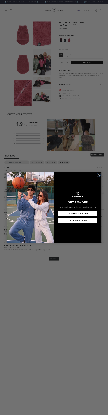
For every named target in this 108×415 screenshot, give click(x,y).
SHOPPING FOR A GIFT (78, 214)
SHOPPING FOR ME (77, 221)
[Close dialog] (99, 175)
